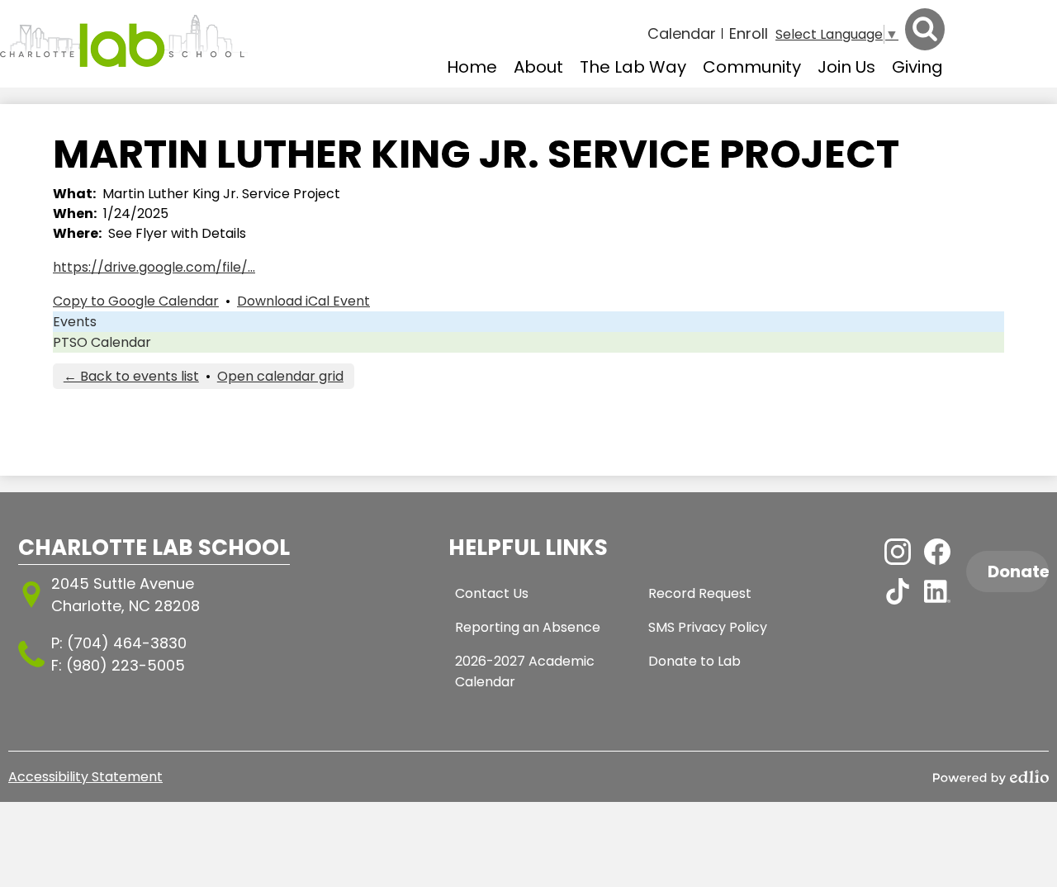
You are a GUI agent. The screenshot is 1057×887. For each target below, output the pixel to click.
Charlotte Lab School (154, 547)
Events (75, 321)
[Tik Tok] (897, 591)
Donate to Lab (694, 661)
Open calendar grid (280, 376)
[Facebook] (937, 552)
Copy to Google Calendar (136, 301)
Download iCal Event (303, 301)
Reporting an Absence (527, 627)
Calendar (681, 33)
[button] (538, 67)
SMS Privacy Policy (707, 627)
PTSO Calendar (102, 342)
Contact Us (491, 593)
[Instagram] (897, 552)
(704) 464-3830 (127, 643)
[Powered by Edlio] (991, 777)
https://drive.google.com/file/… (154, 267)
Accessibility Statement (85, 776)
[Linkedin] (937, 591)
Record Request (699, 593)
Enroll (748, 33)
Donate (1018, 571)
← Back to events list (131, 376)
